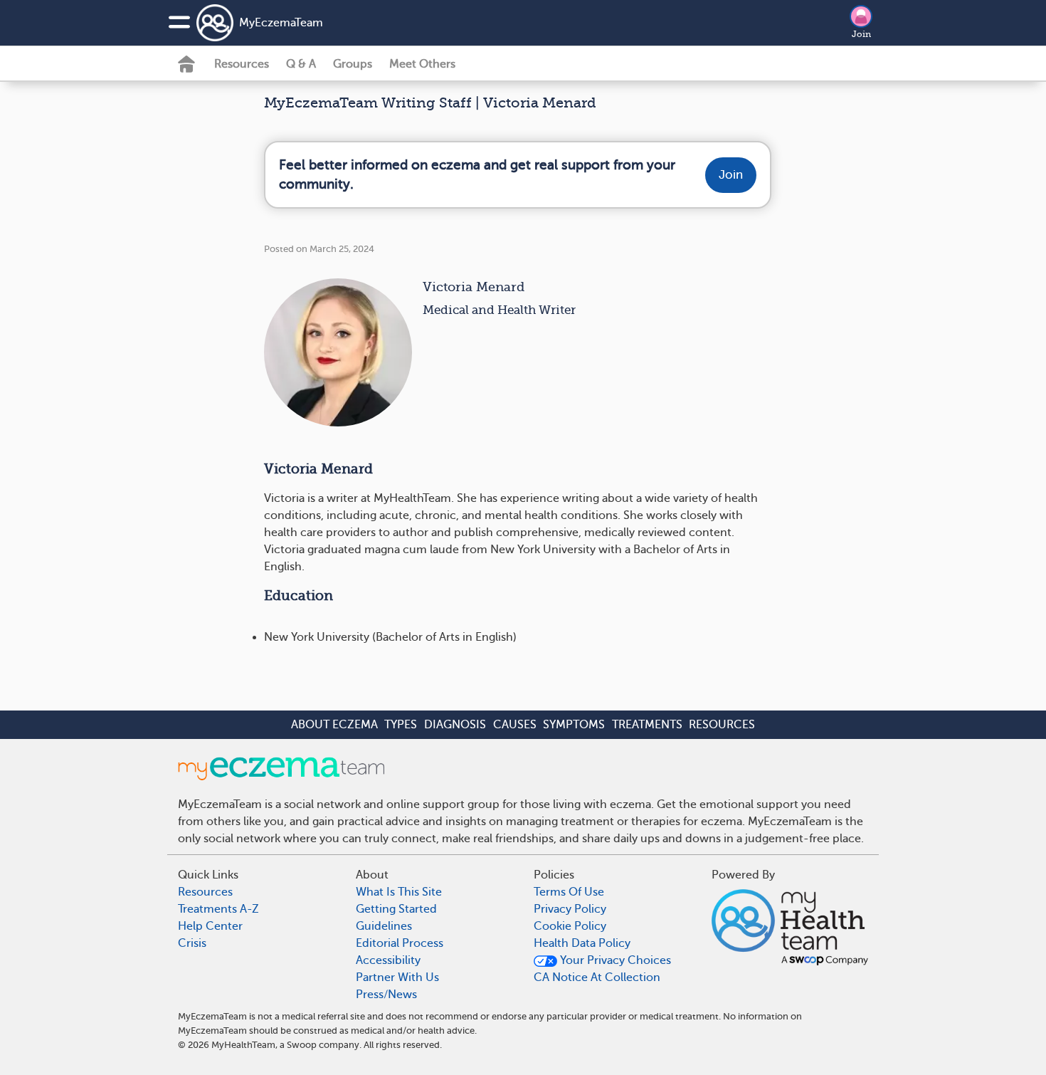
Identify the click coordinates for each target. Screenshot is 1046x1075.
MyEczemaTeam (281, 22)
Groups (352, 64)
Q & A (301, 64)
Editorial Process (399, 943)
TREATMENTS (647, 724)
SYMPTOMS (574, 724)
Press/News (386, 994)
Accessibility (388, 960)
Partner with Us (397, 977)
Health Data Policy (582, 943)
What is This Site (399, 892)
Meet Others (422, 64)
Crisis (192, 943)
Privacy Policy (570, 909)
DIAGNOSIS (455, 724)
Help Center (210, 926)
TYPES (400, 724)
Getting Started (396, 909)
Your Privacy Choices (614, 960)
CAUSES (515, 724)
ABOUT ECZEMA (334, 724)
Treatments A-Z (218, 909)
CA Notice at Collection (597, 977)
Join (861, 34)
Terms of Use (569, 892)
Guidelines (384, 926)
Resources (241, 64)
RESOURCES (722, 724)
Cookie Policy (570, 926)
